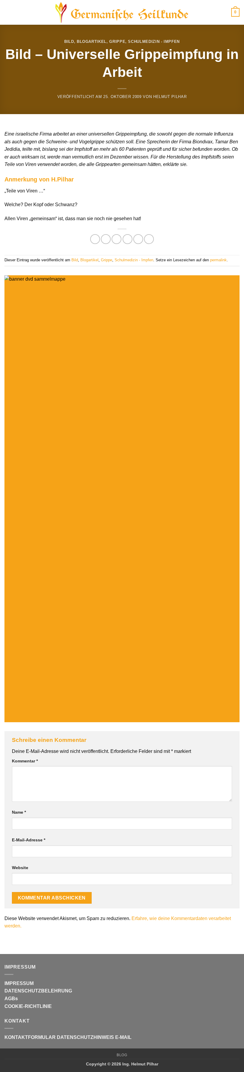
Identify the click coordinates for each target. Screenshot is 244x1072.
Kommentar (25, 761)
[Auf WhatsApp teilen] (95, 239)
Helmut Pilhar (170, 96)
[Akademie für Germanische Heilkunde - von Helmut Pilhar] (122, 12)
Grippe (117, 41)
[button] (8, 12)
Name (19, 812)
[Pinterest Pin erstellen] (138, 239)
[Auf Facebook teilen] (106, 239)
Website (20, 867)
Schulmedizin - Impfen (154, 41)
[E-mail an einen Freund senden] (127, 239)
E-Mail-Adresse (28, 840)
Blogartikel (92, 41)
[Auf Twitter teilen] (116, 239)
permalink (218, 260)
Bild (69, 41)
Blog (122, 1055)
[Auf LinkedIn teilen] (149, 239)
